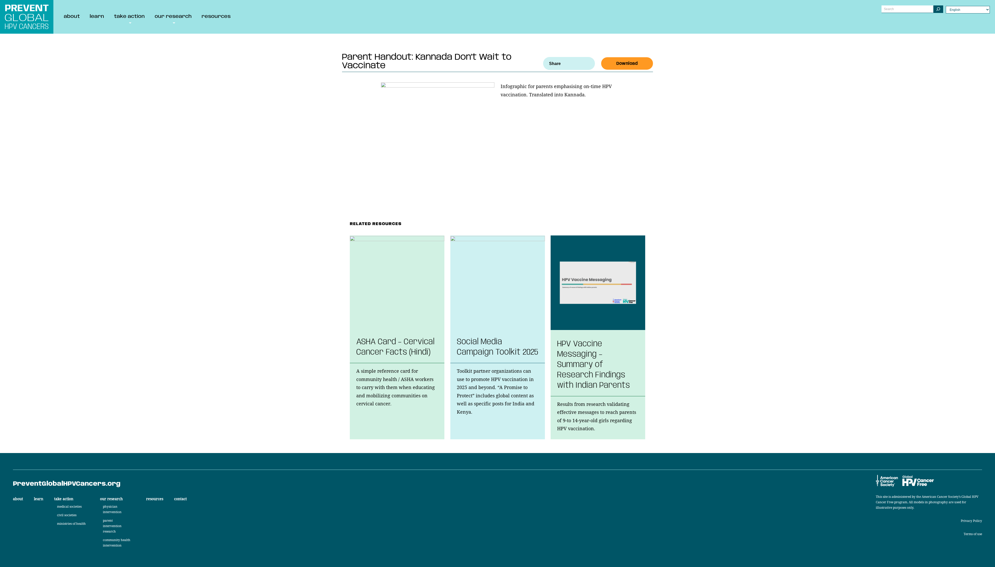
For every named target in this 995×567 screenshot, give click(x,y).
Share (555, 63)
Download (627, 63)
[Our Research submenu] (174, 22)
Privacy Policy (971, 521)
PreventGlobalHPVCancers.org (66, 484)
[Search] (938, 9)
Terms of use (973, 534)
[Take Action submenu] (130, 22)
